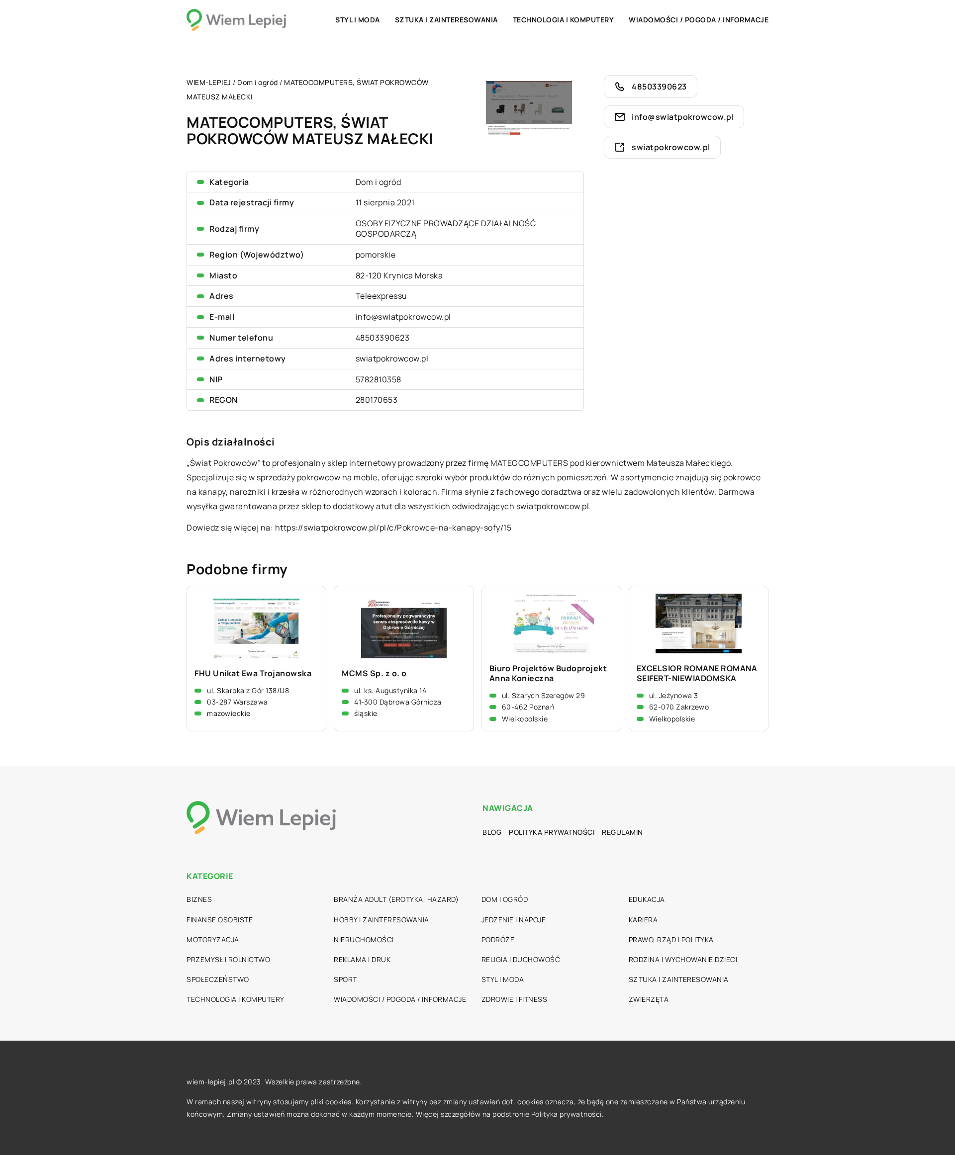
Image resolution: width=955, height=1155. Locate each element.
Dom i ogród (378, 182)
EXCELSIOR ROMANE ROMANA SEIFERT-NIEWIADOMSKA (697, 673)
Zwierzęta (649, 999)
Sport (345, 979)
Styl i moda (357, 19)
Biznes (199, 899)
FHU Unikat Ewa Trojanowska (252, 673)
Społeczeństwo (218, 979)
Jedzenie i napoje (513, 919)
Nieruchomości (364, 939)
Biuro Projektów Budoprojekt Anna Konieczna (548, 673)
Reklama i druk (362, 959)
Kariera (643, 919)
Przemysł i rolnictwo (228, 959)
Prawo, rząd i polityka (671, 939)
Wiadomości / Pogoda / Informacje (698, 19)
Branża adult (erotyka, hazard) (396, 899)
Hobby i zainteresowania (381, 919)
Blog (491, 832)
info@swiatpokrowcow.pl (403, 316)
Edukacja (647, 899)
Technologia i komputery (563, 19)
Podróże (498, 939)
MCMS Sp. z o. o (374, 673)
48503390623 (383, 337)
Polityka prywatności (551, 832)
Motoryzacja (213, 939)
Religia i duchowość (521, 959)
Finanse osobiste (220, 919)
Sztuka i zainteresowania (446, 19)
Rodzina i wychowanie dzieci (683, 959)
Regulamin (622, 832)
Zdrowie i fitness (514, 999)
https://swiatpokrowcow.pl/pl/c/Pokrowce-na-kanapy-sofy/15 (393, 527)
